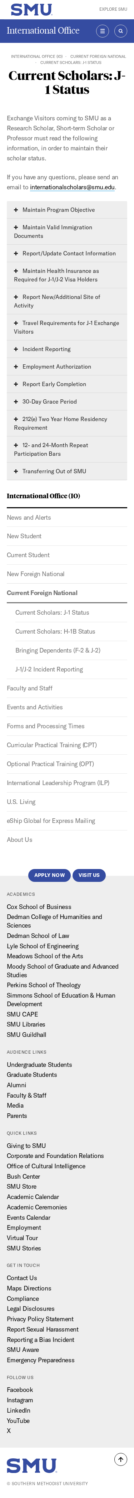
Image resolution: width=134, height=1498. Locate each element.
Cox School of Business (39, 907)
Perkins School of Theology (44, 985)
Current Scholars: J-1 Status (52, 612)
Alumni (16, 1085)
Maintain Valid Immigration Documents (53, 231)
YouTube (18, 1421)
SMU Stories (24, 1248)
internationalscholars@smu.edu (72, 187)
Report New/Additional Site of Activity (57, 301)
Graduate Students (32, 1074)
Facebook (20, 1389)
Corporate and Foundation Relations (55, 1156)
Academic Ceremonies (37, 1207)
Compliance (23, 1298)
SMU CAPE (22, 1014)
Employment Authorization (56, 366)
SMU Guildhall (26, 1034)
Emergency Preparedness (40, 1360)
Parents (17, 1116)
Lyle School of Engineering (43, 946)
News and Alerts (29, 517)
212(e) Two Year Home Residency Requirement (60, 423)
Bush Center (23, 1176)
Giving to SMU (26, 1146)
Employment (24, 1227)
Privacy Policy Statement (40, 1319)
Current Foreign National (98, 56)
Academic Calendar (33, 1197)
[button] (120, 1459)
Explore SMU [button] (113, 9)
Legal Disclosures (31, 1308)
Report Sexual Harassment (42, 1329)
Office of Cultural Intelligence (46, 1166)
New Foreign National (36, 574)
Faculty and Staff (30, 688)
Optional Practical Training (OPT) (50, 764)
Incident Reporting (46, 349)
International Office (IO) (37, 56)
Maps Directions (29, 1288)
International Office (43, 30)
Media (15, 1105)
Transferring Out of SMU (53, 471)
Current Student (28, 555)
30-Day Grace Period (49, 401)
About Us (19, 839)
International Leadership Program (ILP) (58, 783)
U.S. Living (21, 802)
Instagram (20, 1400)
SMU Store (21, 1186)
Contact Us (22, 1278)
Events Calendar (28, 1217)
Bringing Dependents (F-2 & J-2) (57, 650)
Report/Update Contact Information (68, 253)
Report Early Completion (53, 384)
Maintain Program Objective (58, 209)
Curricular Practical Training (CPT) (52, 745)
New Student (24, 536)
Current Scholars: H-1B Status (55, 631)
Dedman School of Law (38, 936)
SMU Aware (23, 1349)
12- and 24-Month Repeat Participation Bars (51, 449)
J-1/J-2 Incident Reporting (49, 669)
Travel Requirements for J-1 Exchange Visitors (66, 327)
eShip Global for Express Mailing (51, 821)
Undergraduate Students (39, 1064)
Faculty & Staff (26, 1095)
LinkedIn (18, 1410)
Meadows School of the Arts (45, 956)
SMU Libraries (26, 1024)
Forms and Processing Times (46, 726)
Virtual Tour (22, 1238)
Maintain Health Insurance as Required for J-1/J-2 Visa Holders (56, 275)
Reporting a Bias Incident (40, 1339)
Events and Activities (35, 707)
